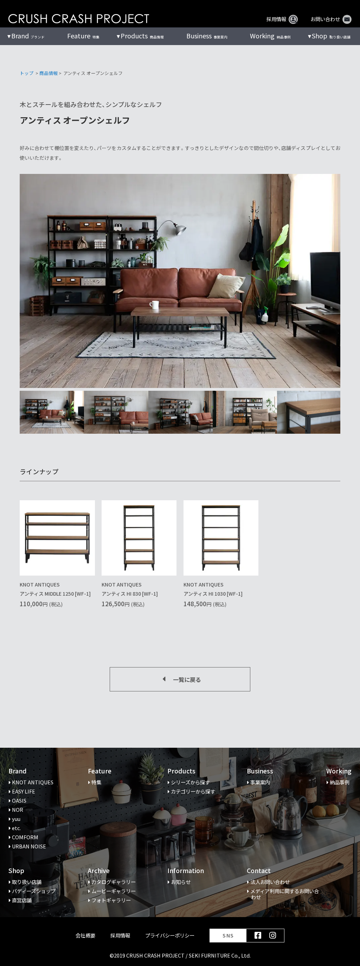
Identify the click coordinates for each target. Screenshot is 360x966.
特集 (83, 35)
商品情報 (48, 73)
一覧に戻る (187, 679)
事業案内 (206, 35)
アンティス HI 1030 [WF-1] (213, 593)
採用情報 (276, 19)
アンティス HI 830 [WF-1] (130, 593)
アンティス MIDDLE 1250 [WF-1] (55, 593)
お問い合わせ (325, 19)
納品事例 (270, 35)
